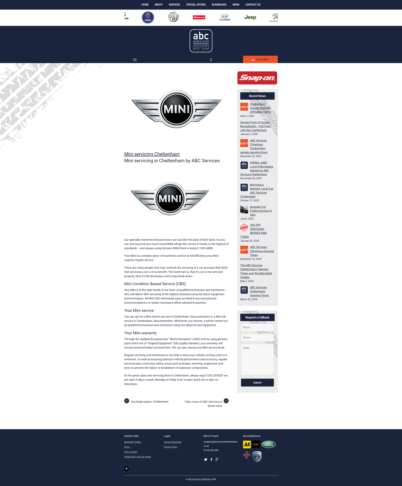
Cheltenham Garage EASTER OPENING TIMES (261, 108)
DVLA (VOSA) (130, 452)
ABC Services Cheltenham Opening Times (259, 291)
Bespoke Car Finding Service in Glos (261, 210)
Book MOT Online (132, 442)
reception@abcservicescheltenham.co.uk (163, 59)
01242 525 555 (223, 59)
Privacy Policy (170, 447)
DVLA (127, 447)
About (159, 4)
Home (145, 4)
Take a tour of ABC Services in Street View (206, 404)
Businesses (219, 4)
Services (174, 4)
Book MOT (262, 59)
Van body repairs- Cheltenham (147, 401)
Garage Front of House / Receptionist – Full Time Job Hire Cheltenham (255, 126)
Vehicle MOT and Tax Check (137, 457)
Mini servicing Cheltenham (152, 154)
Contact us (253, 4)
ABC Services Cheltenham (199, 479)
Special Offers (196, 4)
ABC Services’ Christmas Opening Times (262, 251)
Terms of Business (173, 442)
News (236, 4)
